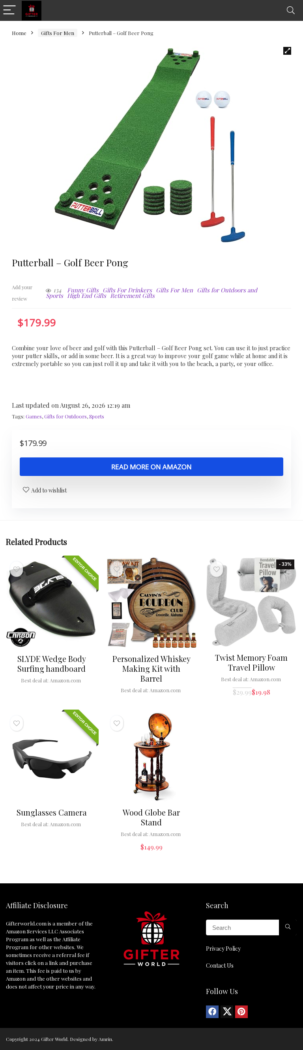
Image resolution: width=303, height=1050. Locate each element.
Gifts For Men (57, 33)
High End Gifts (86, 295)
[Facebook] (212, 1011)
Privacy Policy (223, 948)
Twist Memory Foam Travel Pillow (251, 662)
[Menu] (9, 10)
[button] (287, 51)
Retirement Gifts (132, 295)
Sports (96, 416)
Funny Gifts (83, 290)
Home (19, 33)
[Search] (290, 10)
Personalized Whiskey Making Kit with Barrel (151, 668)
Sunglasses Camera (52, 812)
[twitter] (227, 1011)
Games (34, 416)
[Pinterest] (241, 1011)
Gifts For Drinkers (127, 290)
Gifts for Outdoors (65, 416)
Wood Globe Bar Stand (151, 817)
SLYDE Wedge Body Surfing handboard (51, 663)
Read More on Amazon (151, 466)
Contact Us (220, 965)
